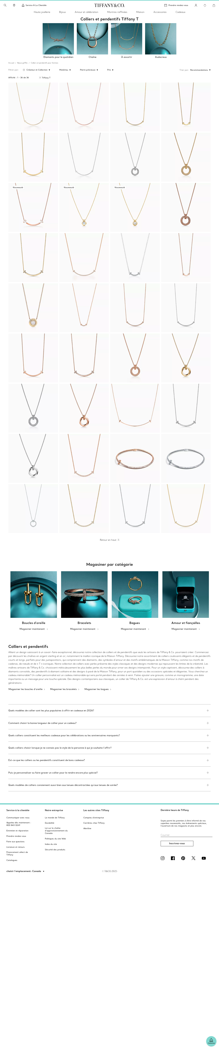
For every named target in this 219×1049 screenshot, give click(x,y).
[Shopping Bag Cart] (214, 5)
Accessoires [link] (160, 12)
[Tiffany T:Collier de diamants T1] (135, 458)
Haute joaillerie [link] (42, 12)
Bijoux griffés (22, 63)
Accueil (11, 63)
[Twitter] (194, 858)
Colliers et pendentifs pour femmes (44, 63)
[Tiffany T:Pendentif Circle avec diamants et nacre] (33, 307)
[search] (5, 5)
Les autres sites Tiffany (96, 810)
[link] (14, 5)
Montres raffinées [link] (117, 12)
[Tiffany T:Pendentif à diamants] (33, 508)
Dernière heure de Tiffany (175, 810)
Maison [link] (140, 12)
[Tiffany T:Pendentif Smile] (33, 107)
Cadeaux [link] (180, 12)
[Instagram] (163, 858)
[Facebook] (173, 858)
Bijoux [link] (62, 12)
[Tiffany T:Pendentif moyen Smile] (84, 458)
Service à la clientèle (17, 810)
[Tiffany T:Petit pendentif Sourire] (135, 107)
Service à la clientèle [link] (36, 5)
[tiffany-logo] (109, 5)
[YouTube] (204, 858)
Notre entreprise (54, 810)
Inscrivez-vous (177, 843)
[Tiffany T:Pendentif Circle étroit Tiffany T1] (135, 157)
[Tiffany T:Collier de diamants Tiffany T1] (186, 458)
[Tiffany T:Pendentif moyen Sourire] (33, 157)
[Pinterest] (183, 858)
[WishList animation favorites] (205, 5)
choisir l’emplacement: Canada (24, 871)
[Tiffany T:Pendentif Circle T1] (186, 157)
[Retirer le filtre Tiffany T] (40, 78)
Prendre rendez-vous (178, 5)
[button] (5, 5)
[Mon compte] (196, 5)
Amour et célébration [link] (86, 12)
